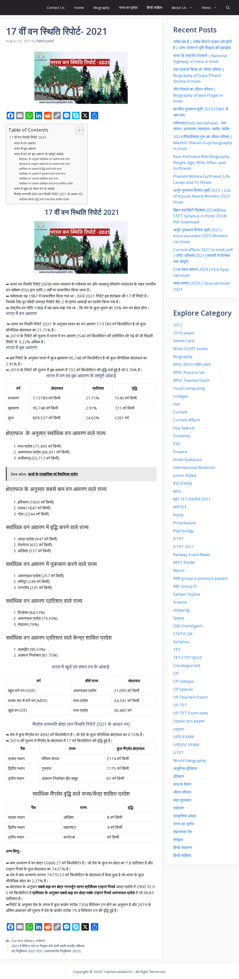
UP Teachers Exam (190, 697)
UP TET (180, 705)
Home (79, 7)
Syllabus (181, 641)
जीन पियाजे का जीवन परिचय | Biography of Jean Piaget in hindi (198, 95)
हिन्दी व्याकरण (182, 847)
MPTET (180, 507)
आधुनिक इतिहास (185, 768)
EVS (176, 443)
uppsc (179, 728)
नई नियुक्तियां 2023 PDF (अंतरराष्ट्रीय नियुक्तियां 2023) (46, 951)
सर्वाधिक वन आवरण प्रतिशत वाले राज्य (39, 179)
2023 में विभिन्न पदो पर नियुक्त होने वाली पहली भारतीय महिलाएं (47, 946)
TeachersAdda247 (118, 971)
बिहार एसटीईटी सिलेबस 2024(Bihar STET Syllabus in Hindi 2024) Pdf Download (200, 216)
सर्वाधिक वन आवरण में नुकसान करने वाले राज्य (42, 174)
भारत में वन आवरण (25, 143)
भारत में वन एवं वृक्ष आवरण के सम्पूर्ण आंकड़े (38, 154)
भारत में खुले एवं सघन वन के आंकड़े (35, 188)
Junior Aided (184, 475)
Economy (181, 435)
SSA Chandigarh (188, 625)
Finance (180, 451)
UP (176, 673)
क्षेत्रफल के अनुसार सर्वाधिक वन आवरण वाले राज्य (44, 159)
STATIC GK (183, 633)
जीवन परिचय (182, 792)
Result (179, 570)
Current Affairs (22, 940)
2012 (178, 324)
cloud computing (189, 388)
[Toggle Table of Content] (77, 130)
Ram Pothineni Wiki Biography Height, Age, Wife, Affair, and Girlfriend (201, 162)
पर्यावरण (40, 940)
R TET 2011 (183, 546)
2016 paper (184, 332)
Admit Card (183, 340)
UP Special (183, 689)
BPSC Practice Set (189, 372)
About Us (179, 7)
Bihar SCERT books (190, 348)
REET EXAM (184, 562)
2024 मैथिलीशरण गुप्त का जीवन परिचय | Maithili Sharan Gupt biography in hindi (202, 142)
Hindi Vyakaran (187, 459)
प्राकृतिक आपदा (184, 816)
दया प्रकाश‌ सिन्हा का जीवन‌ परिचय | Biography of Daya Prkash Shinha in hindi (199, 75)
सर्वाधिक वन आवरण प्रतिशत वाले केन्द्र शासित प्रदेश (46, 183)
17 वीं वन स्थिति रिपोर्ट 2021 (27, 137)
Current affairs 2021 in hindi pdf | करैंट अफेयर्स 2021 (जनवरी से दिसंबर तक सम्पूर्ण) (203, 255)
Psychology (183, 530)
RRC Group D (185, 586)
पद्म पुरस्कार (182, 800)
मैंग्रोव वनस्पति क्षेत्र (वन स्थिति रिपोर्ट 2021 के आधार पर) (48, 194)
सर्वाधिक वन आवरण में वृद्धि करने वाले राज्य (40, 169)
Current (180, 412)
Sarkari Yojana (186, 594)
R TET (178, 538)
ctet (176, 404)
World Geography (189, 760)
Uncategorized (186, 665)
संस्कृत (178, 839)
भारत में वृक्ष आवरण (25, 148)
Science (180, 602)
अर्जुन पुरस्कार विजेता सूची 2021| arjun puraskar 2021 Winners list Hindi (200, 235)
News (206, 7)
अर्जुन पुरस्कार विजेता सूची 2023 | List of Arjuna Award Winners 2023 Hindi (202, 196)
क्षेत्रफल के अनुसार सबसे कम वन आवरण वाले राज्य (44, 164)
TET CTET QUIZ (187, 657)
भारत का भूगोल (128, 7)
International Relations (194, 467)
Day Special (184, 427)
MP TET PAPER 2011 (192, 499)
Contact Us (56, 7)
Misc (177, 491)
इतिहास (178, 776)
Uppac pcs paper (189, 720)
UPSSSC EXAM (186, 744)
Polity (178, 515)
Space (178, 618)
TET (177, 649)
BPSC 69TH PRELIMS (192, 364)
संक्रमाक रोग (182, 831)
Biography (101, 7)
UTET (178, 752)
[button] (227, 7)
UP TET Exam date (190, 713)
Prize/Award (184, 522)
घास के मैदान (182, 784)
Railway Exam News (191, 554)
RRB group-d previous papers (200, 578)
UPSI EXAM (183, 736)
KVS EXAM (182, 483)
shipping (181, 610)
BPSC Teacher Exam (191, 380)
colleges (180, 396)
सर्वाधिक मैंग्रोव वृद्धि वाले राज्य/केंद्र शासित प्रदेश (44, 199)
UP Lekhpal (183, 681)
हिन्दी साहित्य (154, 7)
